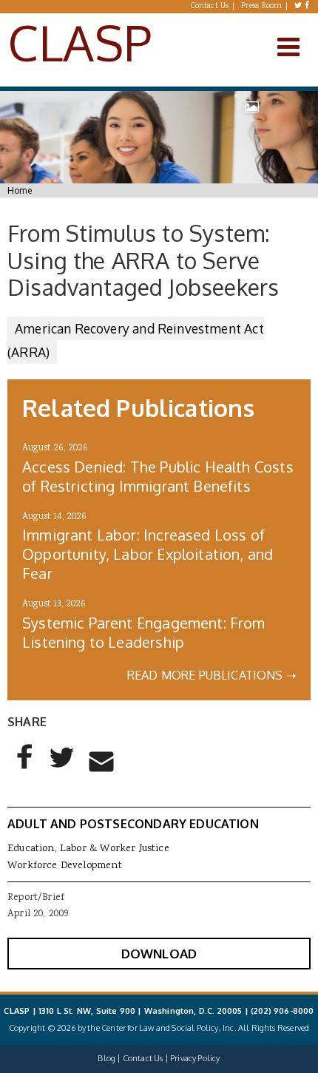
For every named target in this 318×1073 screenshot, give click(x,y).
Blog (106, 1058)
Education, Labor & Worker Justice (88, 849)
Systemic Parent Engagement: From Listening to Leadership (143, 632)
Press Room (262, 7)
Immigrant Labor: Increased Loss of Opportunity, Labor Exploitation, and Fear (147, 554)
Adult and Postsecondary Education (133, 823)
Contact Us (210, 7)
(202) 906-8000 (282, 1011)
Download (159, 953)
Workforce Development (64, 866)
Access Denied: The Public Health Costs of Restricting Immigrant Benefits (158, 476)
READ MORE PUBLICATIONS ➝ (211, 675)
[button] (25, 769)
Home (19, 190)
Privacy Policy (195, 1058)
